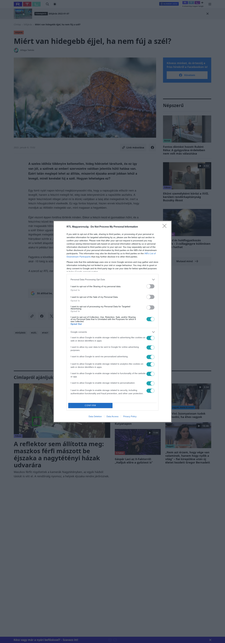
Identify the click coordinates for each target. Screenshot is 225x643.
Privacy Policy (130, 416)
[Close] (165, 227)
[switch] (150, 286)
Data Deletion (95, 416)
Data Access (112, 416)
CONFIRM (90, 405)
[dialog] (112, 321)
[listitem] (112, 279)
